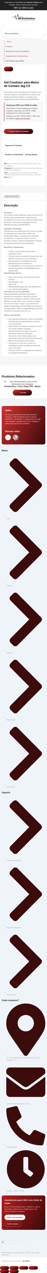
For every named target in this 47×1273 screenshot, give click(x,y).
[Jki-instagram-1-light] (8, 437)
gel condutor (33, 173)
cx (9, 173)
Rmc (11, 177)
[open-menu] (40, 31)
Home (9, 42)
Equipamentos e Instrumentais (24, 168)
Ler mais (23, 392)
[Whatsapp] (15, 437)
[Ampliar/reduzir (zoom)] (4, 1268)
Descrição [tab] (12, 196)
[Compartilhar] (23, 1268)
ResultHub (26, 1261)
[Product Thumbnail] (8, 69)
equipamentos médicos (19, 173)
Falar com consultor (15, 1217)
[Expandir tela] (14, 1268)
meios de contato (27, 175)
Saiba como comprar (22, 118)
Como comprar (12, 1224)
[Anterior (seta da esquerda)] (4, 1271)
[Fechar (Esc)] (33, 1268)
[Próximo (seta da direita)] (14, 1271)
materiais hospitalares (12, 175)
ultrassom (37, 175)
